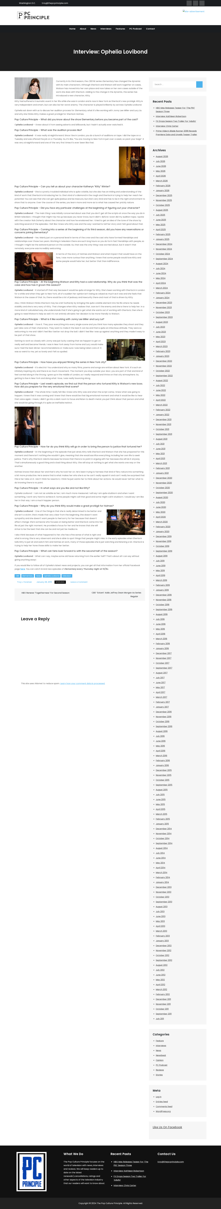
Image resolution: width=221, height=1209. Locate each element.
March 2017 (161, 697)
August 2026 (162, 156)
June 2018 (160, 624)
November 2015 (163, 775)
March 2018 (161, 638)
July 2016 (160, 736)
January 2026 (162, 190)
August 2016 (162, 731)
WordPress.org (163, 1111)
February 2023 (163, 351)
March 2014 (161, 872)
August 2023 (162, 322)
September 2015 (164, 784)
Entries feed (162, 1101)
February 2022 (163, 409)
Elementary (28, 576)
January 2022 (162, 414)
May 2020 (160, 512)
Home (72, 28)
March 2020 (162, 521)
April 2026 (161, 175)
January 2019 (162, 590)
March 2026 (162, 180)
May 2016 (160, 745)
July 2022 (160, 385)
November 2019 (163, 541)
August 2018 (162, 614)
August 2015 (162, 789)
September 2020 (164, 492)
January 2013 (162, 940)
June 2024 (161, 273)
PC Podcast (135, 28)
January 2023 (162, 356)
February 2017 (163, 702)
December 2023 (164, 302)
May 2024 (160, 278)
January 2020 (162, 531)
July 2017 (160, 677)
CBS (17, 576)
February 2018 (163, 643)
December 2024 (164, 244)
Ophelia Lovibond (51, 576)
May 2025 (160, 224)
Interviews (106, 28)
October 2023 (163, 312)
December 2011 (163, 999)
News (93, 28)
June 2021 (160, 448)
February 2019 (163, 585)
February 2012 (163, 994)
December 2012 (164, 945)
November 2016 (163, 716)
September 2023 (164, 317)
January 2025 (162, 239)
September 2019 (164, 551)
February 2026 (163, 185)
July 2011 (160, 1018)
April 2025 (161, 229)
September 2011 (164, 1013)
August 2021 (161, 439)
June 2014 (161, 857)
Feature (160, 1040)
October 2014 (162, 838)
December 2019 (164, 536)
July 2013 (160, 911)
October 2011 (162, 1008)
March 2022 (162, 404)
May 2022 (160, 395)
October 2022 (163, 370)
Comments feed (164, 1106)
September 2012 (164, 960)
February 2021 (163, 468)
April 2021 (160, 458)
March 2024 (162, 288)
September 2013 (164, 901)
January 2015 (162, 823)
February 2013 (163, 935)
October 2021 (162, 429)
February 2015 (163, 818)
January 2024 (162, 297)
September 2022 (164, 375)
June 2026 (161, 166)
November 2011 (163, 1004)
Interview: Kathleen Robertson (171, 116)
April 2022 (161, 400)
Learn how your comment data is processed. (82, 683)
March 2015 (161, 814)
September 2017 (164, 667)
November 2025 (164, 200)
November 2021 (163, 424)
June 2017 (160, 682)
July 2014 (160, 853)
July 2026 (160, 161)
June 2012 (160, 974)
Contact (150, 28)
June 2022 (161, 390)
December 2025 (164, 195)
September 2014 (164, 843)
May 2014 (160, 862)
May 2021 (160, 453)
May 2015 (160, 804)
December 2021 (164, 419)
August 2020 (162, 497)
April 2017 (160, 692)
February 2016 (163, 760)
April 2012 (160, 984)
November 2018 (163, 599)
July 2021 (160, 443)
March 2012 (161, 989)
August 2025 (162, 210)
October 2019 (162, 546)
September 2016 (164, 726)
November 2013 (163, 892)
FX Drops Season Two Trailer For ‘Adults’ (176, 121)
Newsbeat (161, 1055)
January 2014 (162, 882)
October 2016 (162, 721)
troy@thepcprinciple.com (55, 3)
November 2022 (164, 365)
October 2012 (162, 955)
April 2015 (160, 809)
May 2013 (160, 921)
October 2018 (162, 604)
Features (120, 28)
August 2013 (161, 906)
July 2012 (160, 970)
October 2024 (163, 253)
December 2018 (164, 594)
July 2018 (160, 619)
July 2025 (160, 214)
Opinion (159, 1060)
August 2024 (162, 263)
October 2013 (162, 896)
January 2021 (162, 473)
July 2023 (160, 326)
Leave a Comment (78, 582)
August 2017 (162, 672)
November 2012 (163, 950)
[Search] (199, 84)
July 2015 (160, 794)
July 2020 (160, 502)
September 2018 (164, 609)
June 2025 (161, 219)
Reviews (160, 1069)
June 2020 (161, 507)
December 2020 (164, 477)
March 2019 (161, 580)
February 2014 (163, 877)
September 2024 (164, 258)
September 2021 (164, 434)
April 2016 (160, 750)
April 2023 (161, 341)
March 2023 (162, 346)
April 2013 (160, 926)
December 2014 (164, 828)
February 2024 (163, 292)
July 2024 (160, 268)
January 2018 (162, 648)
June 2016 (160, 741)
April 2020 (161, 516)
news (38, 576)
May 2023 (160, 336)
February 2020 (163, 526)
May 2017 (160, 687)
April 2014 (160, 867)
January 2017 (162, 706)
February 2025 (163, 234)
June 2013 (160, 916)
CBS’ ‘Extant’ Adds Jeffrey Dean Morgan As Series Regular (116, 594)
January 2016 (162, 765)
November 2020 (164, 482)
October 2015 (162, 780)
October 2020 (163, 487)
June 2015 (160, 799)
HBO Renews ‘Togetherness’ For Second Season (45, 592)
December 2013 (164, 887)
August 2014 (162, 848)
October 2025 (163, 205)
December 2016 (164, 711)
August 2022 (162, 380)
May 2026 (160, 171)
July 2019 (160, 560)
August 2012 (161, 965)
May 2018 (160, 629)
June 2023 (161, 331)
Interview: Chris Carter (167, 126)
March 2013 (161, 931)
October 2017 (162, 663)
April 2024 (161, 283)
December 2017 (164, 653)
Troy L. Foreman (24, 582)
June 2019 (160, 565)
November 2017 (163, 658)
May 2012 (160, 979)
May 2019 (160, 570)
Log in (158, 1096)
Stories (159, 1074)
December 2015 (164, 770)
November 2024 (164, 249)
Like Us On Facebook (167, 1127)
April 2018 (160, 633)
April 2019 (160, 575)
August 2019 (161, 555)
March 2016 (161, 755)
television (67, 576)
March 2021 (161, 463)
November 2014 (164, 833)
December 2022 (164, 361)
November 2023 (164, 307)
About (83, 28)
